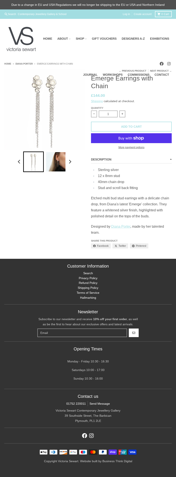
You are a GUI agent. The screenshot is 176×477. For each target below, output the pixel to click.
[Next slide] (70, 161)
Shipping (97, 101)
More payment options (131, 147)
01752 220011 (76, 403)
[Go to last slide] (19, 161)
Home (7, 63)
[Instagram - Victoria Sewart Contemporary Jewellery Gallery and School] (91, 435)
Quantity (97, 108)
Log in (126, 14)
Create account (143, 14)
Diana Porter (24, 63)
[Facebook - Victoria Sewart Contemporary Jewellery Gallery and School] (84, 435)
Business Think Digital (117, 461)
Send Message (100, 403)
